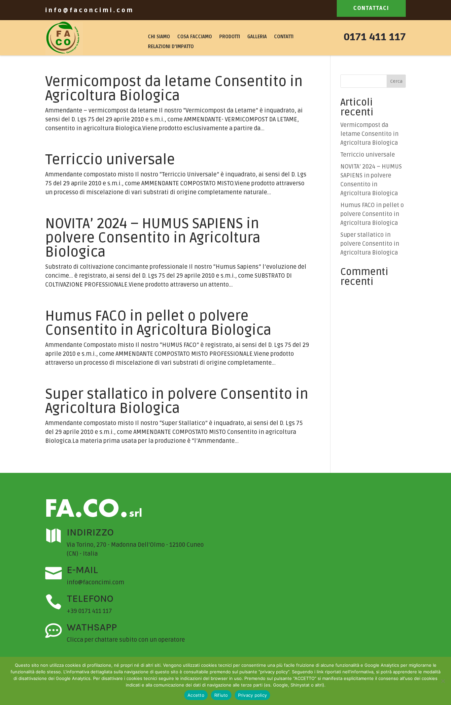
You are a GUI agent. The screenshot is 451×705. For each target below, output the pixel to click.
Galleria (257, 37)
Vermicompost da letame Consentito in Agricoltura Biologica (174, 89)
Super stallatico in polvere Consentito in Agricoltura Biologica (176, 401)
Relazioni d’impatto (171, 47)
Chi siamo (159, 37)
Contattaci (371, 8)
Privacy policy (252, 695)
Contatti (284, 37)
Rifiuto (221, 695)
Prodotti (229, 37)
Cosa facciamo (194, 37)
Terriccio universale (110, 160)
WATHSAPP (92, 627)
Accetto (196, 695)
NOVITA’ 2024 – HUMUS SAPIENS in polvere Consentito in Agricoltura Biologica (152, 238)
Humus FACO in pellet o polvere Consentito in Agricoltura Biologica (158, 323)
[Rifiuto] (442, 681)
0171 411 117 (375, 37)
